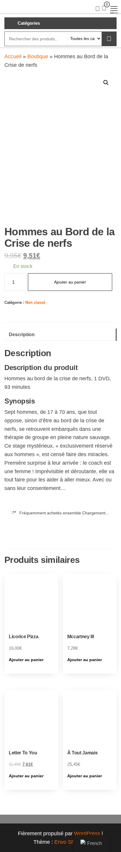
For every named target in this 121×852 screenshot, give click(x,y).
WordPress (87, 833)
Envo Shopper (71, 842)
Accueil (12, 56)
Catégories (29, 23)
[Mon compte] (97, 8)
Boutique (37, 56)
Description (22, 334)
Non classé (35, 303)
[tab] (60, 335)
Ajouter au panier (70, 282)
